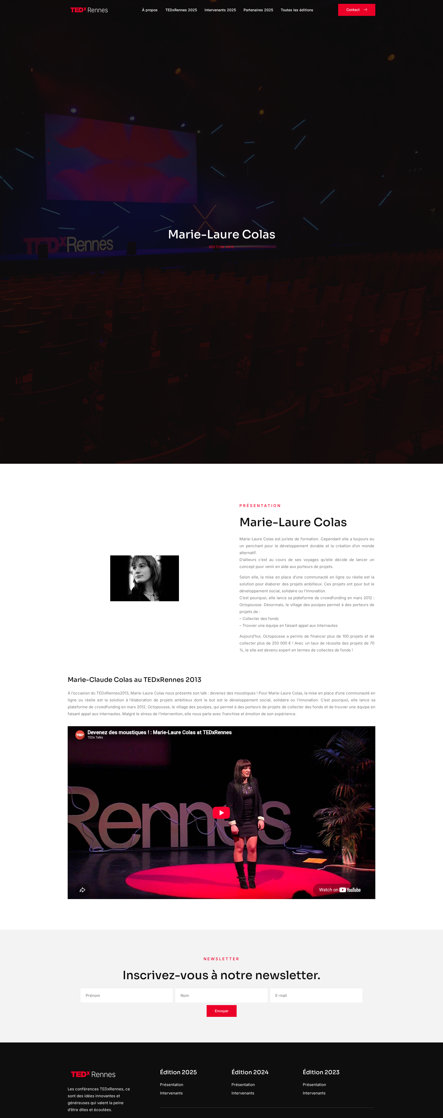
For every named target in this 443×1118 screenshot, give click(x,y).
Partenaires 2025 (258, 10)
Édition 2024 (249, 1072)
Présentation (171, 1084)
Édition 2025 (178, 1072)
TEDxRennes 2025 (181, 10)
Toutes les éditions (297, 10)
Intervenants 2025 (220, 10)
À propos (150, 10)
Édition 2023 (321, 1072)
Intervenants (171, 1093)
